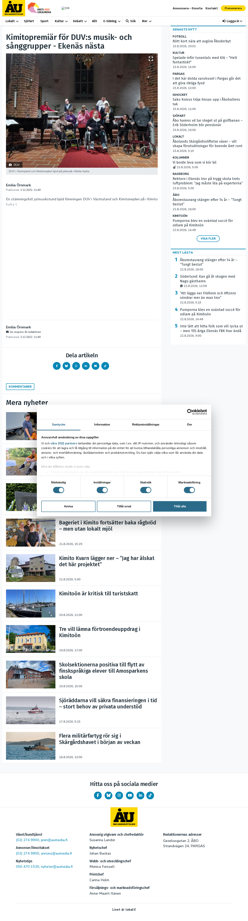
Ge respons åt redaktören (25, 332)
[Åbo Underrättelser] (124, 817)
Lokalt (10, 21)
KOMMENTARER (20, 387)
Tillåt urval (124, 506)
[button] (232, 21)
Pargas (179, 74)
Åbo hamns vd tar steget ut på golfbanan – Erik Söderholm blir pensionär (208, 125)
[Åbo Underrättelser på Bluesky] (108, 795)
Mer (144, 21)
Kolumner (181, 158)
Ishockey (180, 95)
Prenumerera (233, 8)
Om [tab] (189, 424)
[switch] (102, 490)
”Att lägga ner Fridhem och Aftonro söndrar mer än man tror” (208, 298)
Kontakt (212, 8)
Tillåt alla (180, 506)
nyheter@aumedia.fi (57, 866)
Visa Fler (208, 239)
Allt (94, 21)
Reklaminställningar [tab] (145, 424)
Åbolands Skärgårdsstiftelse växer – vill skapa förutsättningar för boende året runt (207, 146)
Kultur (59, 21)
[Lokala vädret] (63, 8)
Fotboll (180, 36)
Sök (133, 21)
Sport (44, 21)
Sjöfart (29, 21)
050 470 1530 (27, 866)
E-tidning (110, 21)
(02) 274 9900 (27, 840)
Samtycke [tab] (58, 424)
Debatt (78, 21)
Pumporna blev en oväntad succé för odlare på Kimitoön (210, 314)
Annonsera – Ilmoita (187, 8)
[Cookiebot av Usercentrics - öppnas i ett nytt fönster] (190, 412)
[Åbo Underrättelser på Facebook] (98, 795)
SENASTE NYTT (185, 29)
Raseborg (181, 174)
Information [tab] (102, 424)
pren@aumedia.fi (54, 840)
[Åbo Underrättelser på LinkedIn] (140, 795)
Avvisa (68, 506)
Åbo (176, 195)
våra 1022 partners (64, 443)
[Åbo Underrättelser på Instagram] (119, 795)
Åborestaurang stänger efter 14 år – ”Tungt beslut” (208, 264)
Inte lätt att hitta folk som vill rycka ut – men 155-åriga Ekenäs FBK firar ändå (211, 331)
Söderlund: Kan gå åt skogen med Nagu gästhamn (207, 281)
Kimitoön (180, 216)
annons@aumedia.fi (56, 853)
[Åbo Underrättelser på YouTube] (130, 795)
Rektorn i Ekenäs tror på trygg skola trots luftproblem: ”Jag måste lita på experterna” (208, 183)
